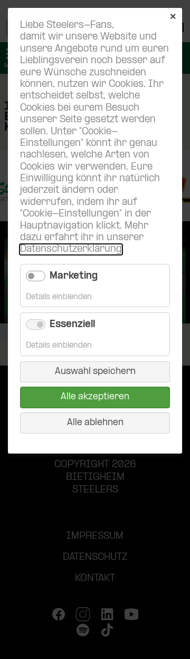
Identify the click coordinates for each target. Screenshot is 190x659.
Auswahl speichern (95, 372)
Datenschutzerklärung (71, 249)
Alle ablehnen (95, 423)
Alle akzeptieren (95, 397)
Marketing (74, 276)
